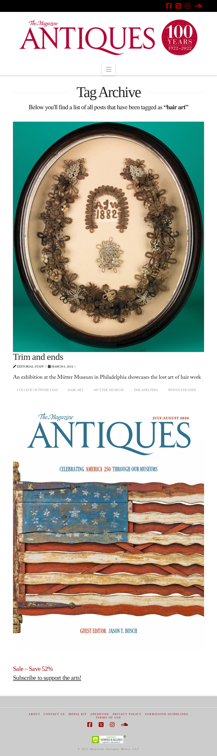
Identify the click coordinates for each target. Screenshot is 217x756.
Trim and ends (38, 357)
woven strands (182, 389)
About (34, 714)
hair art (76, 389)
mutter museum (109, 389)
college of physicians (37, 389)
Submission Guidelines (166, 714)
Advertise (99, 714)
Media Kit (78, 714)
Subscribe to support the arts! (47, 677)
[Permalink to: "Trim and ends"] (108, 237)
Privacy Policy (127, 714)
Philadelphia (146, 389)
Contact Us (54, 714)
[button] (108, 69)
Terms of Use (108, 717)
